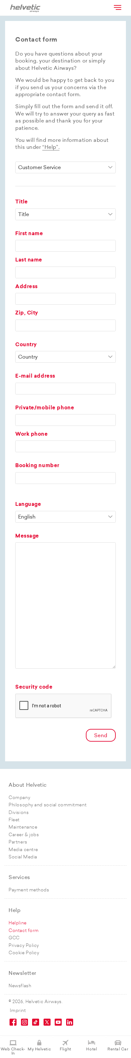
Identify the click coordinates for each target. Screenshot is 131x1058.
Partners (18, 842)
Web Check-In (13, 1051)
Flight (65, 1049)
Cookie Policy (24, 953)
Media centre (23, 850)
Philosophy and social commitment (47, 805)
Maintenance (23, 827)
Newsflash (20, 986)
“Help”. (50, 147)
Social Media (23, 857)
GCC (14, 938)
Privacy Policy (24, 946)
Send (100, 735)
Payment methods (29, 890)
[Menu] (117, 7)
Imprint (18, 1011)
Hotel (91, 1049)
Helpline (17, 923)
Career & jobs (24, 835)
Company (19, 798)
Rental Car (117, 1049)
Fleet (14, 820)
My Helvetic (39, 1049)
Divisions (19, 813)
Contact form (24, 931)
